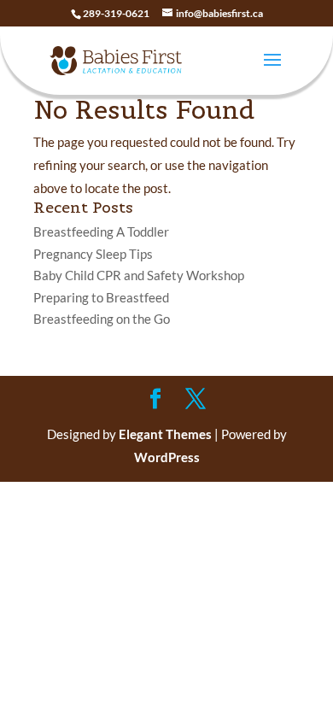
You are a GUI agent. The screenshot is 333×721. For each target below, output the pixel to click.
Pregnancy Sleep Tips (93, 253)
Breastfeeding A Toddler (101, 231)
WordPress (167, 457)
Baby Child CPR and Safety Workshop (138, 275)
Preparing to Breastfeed (101, 297)
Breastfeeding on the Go (101, 318)
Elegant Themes (165, 434)
